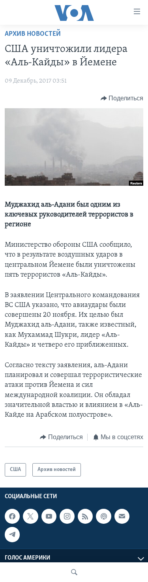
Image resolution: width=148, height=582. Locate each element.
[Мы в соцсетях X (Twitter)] (30, 516)
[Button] (122, 98)
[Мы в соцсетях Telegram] (12, 534)
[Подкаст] (103, 516)
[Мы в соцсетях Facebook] (12, 516)
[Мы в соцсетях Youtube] (48, 516)
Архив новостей (33, 34)
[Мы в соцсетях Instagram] (67, 516)
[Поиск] (74, 572)
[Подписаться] (121, 516)
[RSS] (85, 516)
